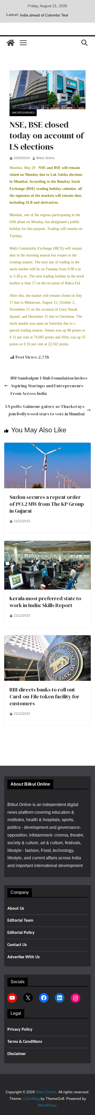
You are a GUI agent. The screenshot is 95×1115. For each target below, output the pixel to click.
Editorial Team (20, 920)
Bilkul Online (45, 158)
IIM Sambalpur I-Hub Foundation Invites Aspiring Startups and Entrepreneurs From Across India (49, 385)
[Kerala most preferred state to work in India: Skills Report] (47, 544)
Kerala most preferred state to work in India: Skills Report (45, 602)
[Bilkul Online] (10, 42)
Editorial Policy (21, 933)
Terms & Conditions (24, 1042)
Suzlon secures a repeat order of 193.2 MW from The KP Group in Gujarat (47, 504)
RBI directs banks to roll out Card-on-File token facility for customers (44, 696)
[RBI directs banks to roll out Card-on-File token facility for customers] (47, 639)
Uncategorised (23, 112)
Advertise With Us (23, 957)
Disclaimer (16, 1054)
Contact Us (17, 945)
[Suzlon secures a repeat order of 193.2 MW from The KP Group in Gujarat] (47, 446)
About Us (15, 909)
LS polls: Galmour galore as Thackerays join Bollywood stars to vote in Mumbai (45, 410)
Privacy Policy (19, 1029)
